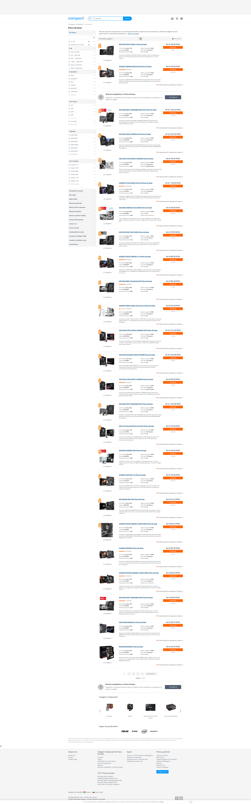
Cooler (130, 716)
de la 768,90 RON (173, 207)
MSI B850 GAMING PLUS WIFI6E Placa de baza (135, 208)
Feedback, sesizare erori (135, 761)
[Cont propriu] (181, 18)
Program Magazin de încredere (166, 759)
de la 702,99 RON (173, 158)
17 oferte (173, 115)
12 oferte (173, 140)
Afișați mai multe (133, 34)
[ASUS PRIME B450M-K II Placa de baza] (108, 628)
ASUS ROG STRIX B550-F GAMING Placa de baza (136, 379)
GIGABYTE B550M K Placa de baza (131, 548)
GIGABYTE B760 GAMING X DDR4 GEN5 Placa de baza (138, 524)
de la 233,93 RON (173, 646)
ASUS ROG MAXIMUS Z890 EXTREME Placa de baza (137, 355)
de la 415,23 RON (173, 499)
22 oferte (173, 72)
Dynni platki (99, 792)
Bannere (159, 763)
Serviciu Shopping (162, 767)
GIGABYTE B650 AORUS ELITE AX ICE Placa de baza (137, 306)
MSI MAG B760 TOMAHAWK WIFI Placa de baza (136, 597)
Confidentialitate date (75, 797)
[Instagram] (181, 798)
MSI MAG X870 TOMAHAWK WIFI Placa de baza (136, 404)
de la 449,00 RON (173, 44)
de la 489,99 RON (173, 256)
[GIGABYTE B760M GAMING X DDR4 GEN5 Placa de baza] (108, 579)
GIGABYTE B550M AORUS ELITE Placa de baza (135, 66)
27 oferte (173, 554)
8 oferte (173, 360)
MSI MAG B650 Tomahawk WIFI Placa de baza (135, 281)
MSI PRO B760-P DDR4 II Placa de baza (133, 44)
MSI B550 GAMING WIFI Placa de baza (132, 450)
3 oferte (173, 50)
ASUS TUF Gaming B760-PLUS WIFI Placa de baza (136, 426)
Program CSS (160, 765)
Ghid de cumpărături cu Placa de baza (120, 94)
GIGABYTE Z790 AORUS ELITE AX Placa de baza (135, 183)
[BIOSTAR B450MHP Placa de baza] (108, 652)
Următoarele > (151, 674)
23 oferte (173, 432)
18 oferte (173, 578)
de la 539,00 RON (173, 450)
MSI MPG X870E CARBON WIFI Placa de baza (135, 134)
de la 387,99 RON (173, 548)
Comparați (173, 47)
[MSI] (135, 731)
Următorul (173, 97)
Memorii (100, 765)
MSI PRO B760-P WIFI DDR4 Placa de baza (134, 232)
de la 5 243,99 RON (173, 355)
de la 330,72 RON (173, 622)
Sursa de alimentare (171, 716)
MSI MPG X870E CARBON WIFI (107, 782)
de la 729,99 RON (173, 232)
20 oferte (173, 603)
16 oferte (173, 164)
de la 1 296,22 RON (173, 110)
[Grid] (144, 38)
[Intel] (144, 731)
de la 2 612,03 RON (173, 330)
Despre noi (71, 755)
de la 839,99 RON (173, 597)
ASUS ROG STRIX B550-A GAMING (108, 784)
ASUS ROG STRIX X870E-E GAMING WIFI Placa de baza (138, 330)
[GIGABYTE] (154, 731)
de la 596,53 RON (173, 573)
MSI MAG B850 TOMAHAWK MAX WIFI (110, 780)
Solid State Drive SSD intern (150, 717)
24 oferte (173, 213)
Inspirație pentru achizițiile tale (137, 759)
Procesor (109, 716)
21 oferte (173, 262)
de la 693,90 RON (173, 379)
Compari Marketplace (163, 761)
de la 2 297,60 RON (173, 134)
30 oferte (173, 480)
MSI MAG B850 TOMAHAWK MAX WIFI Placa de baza (137, 110)
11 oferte (173, 238)
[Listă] (140, 38)
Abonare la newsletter (134, 757)
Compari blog (72, 759)
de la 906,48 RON (173, 281)
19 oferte (173, 188)
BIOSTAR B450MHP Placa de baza (131, 647)
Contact (70, 757)
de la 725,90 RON (173, 426)
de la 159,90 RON (173, 475)
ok (94, 37)
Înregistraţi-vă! (162, 772)
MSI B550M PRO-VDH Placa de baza (132, 499)
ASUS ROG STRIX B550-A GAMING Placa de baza (136, 159)
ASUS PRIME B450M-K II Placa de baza (132, 622)
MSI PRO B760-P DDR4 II (105, 776)
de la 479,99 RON (173, 66)
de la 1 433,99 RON (173, 404)
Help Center (160, 757)
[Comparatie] (172, 18)
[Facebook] (177, 798)
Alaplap (88, 792)
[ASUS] (125, 731)
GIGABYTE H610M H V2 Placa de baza (132, 475)
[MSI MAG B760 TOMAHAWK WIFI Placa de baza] (108, 603)
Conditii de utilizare (90, 797)
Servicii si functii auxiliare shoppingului (140, 755)
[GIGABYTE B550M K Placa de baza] (108, 554)
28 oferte (173, 505)
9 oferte (173, 652)
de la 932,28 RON (173, 305)
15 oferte (173, 385)
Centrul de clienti (162, 755)
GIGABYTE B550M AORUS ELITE (108, 778)
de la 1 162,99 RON (173, 183)
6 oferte (173, 628)
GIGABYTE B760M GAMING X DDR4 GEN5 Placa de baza (139, 573)
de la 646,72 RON (173, 524)
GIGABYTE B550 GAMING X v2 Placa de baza (135, 256)
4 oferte (173, 409)
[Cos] (177, 18)
